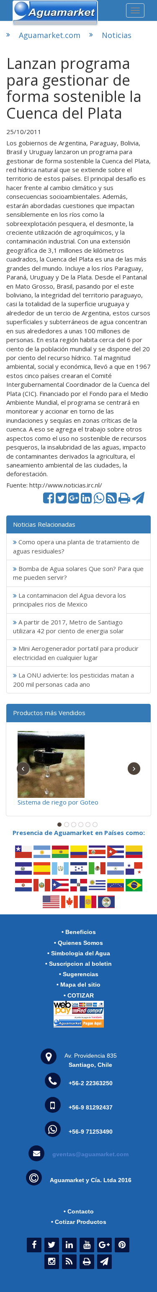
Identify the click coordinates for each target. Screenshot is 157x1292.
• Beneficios (79, 932)
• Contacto (79, 1211)
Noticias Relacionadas (44, 524)
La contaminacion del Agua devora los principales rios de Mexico (69, 599)
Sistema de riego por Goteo (58, 802)
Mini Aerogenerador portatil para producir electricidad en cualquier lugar (76, 652)
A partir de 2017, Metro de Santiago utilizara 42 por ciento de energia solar (68, 626)
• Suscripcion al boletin (78, 963)
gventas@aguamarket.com (90, 1154)
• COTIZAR (79, 995)
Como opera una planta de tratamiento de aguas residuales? (76, 546)
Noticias (116, 35)
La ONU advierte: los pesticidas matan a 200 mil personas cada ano (73, 679)
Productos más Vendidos (49, 712)
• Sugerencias (78, 974)
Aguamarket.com (49, 35)
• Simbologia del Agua (78, 953)
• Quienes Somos (78, 942)
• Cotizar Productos (78, 1221)
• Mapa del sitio (78, 984)
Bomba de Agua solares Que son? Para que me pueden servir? (78, 572)
